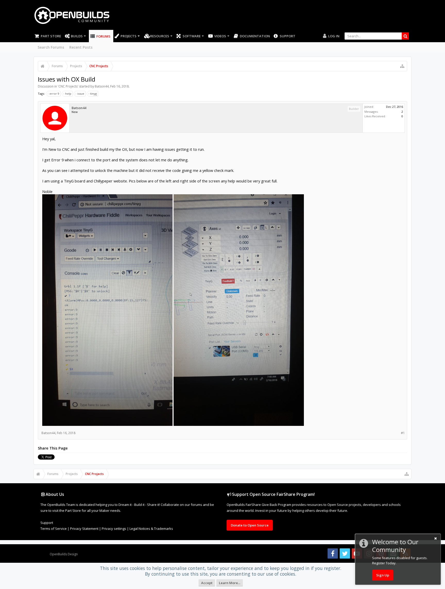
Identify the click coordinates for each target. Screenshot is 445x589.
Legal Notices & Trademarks (151, 528)
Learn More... (229, 583)
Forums (103, 36)
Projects (128, 36)
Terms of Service (53, 528)
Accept (206, 583)
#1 (403, 433)
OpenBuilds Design (64, 554)
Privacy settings (114, 528)
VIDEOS (220, 36)
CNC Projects (68, 86)
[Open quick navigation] (402, 66)
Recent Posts (80, 47)
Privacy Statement (84, 528)
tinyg (93, 93)
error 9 (54, 93)
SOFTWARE (192, 36)
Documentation (255, 36)
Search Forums (51, 47)
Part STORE (51, 36)
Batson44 (102, 86)
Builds (77, 36)
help (68, 93)
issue (80, 93)
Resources (159, 36)
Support (287, 36)
